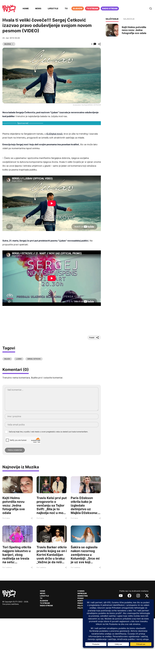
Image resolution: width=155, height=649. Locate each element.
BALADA (7, 359)
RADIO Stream (46, 605)
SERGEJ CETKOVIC (34, 359)
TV (66, 8)
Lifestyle (53, 8)
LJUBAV (19, 359)
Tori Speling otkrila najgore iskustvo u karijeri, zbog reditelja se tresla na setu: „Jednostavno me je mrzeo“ (16, 558)
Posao (81, 598)
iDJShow (77, 8)
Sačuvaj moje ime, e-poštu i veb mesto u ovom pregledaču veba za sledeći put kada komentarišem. (48, 432)
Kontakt (82, 601)
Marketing (83, 596)
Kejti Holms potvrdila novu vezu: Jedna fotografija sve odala (13, 505)
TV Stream (92, 8)
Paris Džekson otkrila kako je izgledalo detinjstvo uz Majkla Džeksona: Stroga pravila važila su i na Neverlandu (84, 511)
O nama (81, 591)
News (38, 8)
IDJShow (44, 601)
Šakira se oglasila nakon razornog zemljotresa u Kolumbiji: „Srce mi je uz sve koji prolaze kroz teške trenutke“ (85, 558)
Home (26, 8)
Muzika (7, 44)
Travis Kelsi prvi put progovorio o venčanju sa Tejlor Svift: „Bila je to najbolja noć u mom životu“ (52, 507)
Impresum (82, 593)
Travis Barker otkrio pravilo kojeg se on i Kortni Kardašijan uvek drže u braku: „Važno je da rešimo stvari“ (52, 556)
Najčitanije (112, 19)
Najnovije (129, 19)
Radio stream (109, 8)
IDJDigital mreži (54, 133)
